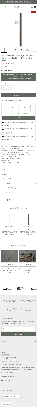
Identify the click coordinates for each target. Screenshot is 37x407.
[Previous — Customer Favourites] (3, 246)
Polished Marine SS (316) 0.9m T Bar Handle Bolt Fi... (19, 122)
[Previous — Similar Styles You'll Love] (3, 208)
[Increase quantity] (10, 87)
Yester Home (8, 401)
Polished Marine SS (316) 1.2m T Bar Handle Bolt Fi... (19, 136)
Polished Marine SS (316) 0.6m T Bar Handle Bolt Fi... (27, 231)
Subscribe (18, 334)
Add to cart (18, 95)
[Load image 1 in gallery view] (18, 28)
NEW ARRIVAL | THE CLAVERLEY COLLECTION (18, 2)
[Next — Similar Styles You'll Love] (34, 208)
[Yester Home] (18, 7)
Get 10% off (6, 404)
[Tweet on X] (5, 200)
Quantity (3, 84)
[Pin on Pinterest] (10, 200)
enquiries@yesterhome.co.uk (13, 364)
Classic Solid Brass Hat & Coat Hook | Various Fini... (9, 269)
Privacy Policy (9, 390)
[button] (6, 70)
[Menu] (2, 7)
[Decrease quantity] (3, 87)
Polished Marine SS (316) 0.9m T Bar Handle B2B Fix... (9, 231)
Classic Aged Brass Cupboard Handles (27, 269)
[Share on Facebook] (7, 200)
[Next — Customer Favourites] (34, 246)
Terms (2, 390)
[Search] (6, 7)
